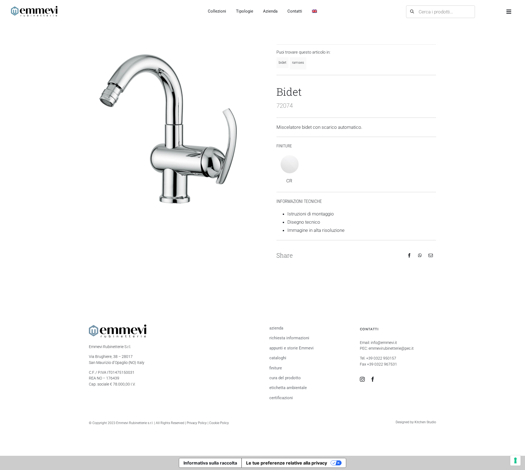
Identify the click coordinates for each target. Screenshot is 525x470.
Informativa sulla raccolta (210, 463)
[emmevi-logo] (34, 8)
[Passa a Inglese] (314, 11)
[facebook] (372, 379)
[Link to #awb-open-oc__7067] (508, 11)
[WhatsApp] (420, 255)
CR (289, 180)
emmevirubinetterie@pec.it (391, 348)
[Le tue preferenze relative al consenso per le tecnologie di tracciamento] (515, 460)
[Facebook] (409, 255)
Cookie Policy (219, 423)
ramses (298, 62)
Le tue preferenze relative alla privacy (286, 463)
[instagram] (362, 379)
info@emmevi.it (384, 342)
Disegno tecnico (303, 222)
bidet (282, 62)
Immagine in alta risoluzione (316, 230)
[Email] (430, 255)
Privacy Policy (197, 423)
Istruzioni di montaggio (310, 214)
